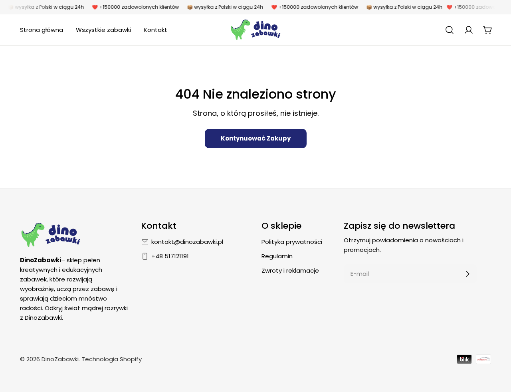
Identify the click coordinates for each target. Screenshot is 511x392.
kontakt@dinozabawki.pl (187, 242)
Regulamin (277, 256)
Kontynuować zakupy (256, 138)
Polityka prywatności (291, 242)
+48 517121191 (170, 256)
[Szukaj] (450, 30)
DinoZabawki (60, 359)
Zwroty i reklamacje (290, 270)
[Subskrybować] (467, 273)
